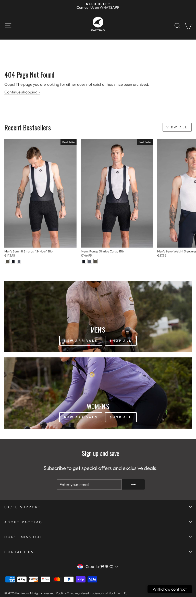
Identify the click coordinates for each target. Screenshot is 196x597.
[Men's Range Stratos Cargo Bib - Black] (84, 261)
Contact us (19, 552)
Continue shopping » (22, 91)
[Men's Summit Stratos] (7, 261)
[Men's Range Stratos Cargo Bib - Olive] (95, 261)
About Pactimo (23, 522)
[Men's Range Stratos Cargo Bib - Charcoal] (90, 261)
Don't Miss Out (23, 537)
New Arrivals (80, 341)
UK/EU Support (22, 507)
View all (177, 127)
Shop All (121, 341)
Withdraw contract (170, 589)
